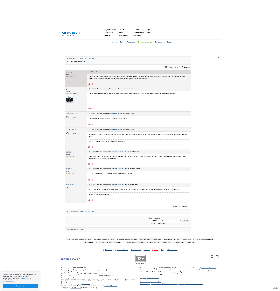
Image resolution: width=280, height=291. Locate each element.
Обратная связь (172, 250)
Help (162, 250)
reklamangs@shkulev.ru (209, 268)
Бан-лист (147, 250)
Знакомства (109, 32)
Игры (148, 29)
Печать (169, 67)
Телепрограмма (138, 32)
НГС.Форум (69, 58)
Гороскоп (135, 29)
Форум (107, 35)
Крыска (82, 229)
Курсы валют (124, 35)
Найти (122, 42)
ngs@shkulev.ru (85, 284)
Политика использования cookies (150, 282)
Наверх (275, 288)
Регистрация (131, 42)
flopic (75, 229)
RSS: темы (108, 250)
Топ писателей (136, 250)
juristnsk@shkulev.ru (110, 286)
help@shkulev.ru (76, 288)
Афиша (121, 32)
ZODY (148, 32)
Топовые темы (159, 42)
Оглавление (113, 42)
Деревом (187, 67)
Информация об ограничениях (149, 278)
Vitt (78, 229)
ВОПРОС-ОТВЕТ (90, 58)
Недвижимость (110, 29)
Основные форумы (79, 58)
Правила (155, 250)
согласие (23, 279)
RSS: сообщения (122, 250)
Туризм (121, 29)
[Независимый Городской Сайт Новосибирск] (71, 34)
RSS (178, 67)
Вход (169, 42)
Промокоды (136, 35)
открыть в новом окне (158, 223)
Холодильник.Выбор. (115, 88)
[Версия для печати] (89, 84)
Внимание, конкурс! (145, 42)
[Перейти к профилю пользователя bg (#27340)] (69, 103)
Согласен (20, 286)
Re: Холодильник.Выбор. (117, 151)
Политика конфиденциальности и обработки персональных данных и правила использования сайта (171, 284)
